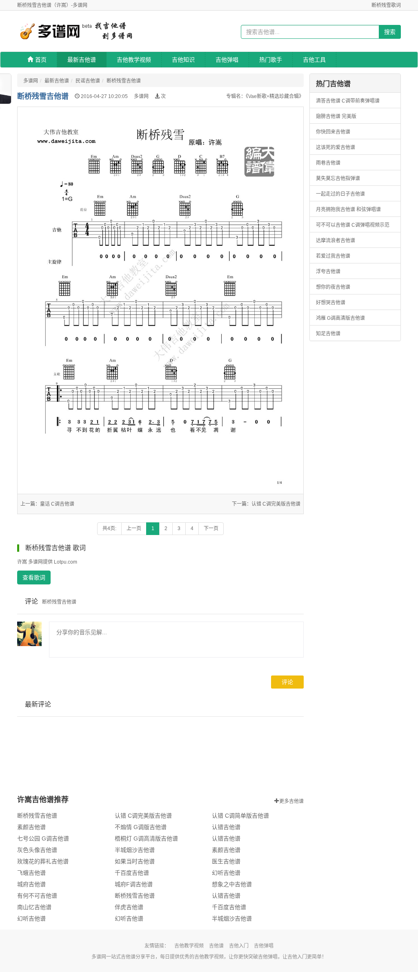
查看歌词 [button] (33, 577)
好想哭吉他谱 (330, 302)
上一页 (134, 528)
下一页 (211, 528)
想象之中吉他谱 (232, 884)
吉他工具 (314, 59)
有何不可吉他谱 (37, 895)
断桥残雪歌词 (386, 5)
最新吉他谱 (81, 59)
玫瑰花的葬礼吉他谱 (43, 861)
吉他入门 (239, 946)
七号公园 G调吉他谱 (43, 838)
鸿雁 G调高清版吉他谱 (340, 318)
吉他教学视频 (134, 59)
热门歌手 (270, 59)
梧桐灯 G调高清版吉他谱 (146, 838)
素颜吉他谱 (31, 827)
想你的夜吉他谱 (333, 287)
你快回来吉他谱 (333, 132)
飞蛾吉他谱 (31, 872)
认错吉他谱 (226, 827)
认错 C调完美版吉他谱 (275, 504)
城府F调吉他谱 (134, 884)
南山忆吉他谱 (34, 907)
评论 (287, 682)
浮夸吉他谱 (328, 271)
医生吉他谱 (226, 861)
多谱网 (30, 81)
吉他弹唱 (227, 59)
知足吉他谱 (328, 334)
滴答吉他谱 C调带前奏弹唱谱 (348, 101)
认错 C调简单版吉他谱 (240, 815)
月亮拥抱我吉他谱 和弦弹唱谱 (348, 209)
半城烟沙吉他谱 (135, 850)
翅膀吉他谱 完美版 (336, 116)
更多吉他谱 (291, 800)
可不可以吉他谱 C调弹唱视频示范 (352, 225)
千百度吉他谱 (132, 872)
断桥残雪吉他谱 (124, 81)
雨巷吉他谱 (328, 163)
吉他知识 (183, 59)
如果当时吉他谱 (135, 861)
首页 (41, 59)
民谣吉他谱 (88, 81)
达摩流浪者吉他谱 (335, 240)
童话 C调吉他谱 (57, 504)
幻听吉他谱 (226, 872)
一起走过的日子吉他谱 (340, 194)
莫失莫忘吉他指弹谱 (338, 178)
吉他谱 (216, 946)
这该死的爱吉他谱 (335, 147)
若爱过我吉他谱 (333, 256)
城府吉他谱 (31, 884)
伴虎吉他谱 (129, 907)
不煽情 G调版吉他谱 (141, 827)
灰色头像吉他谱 (37, 850)
